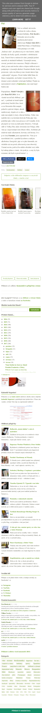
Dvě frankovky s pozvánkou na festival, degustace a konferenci (18, 610)
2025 (5, 322)
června (8, 362)
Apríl (33, 692)
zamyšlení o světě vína (17, 666)
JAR (7, 692)
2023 (5, 327)
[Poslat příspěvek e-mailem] (15, 166)
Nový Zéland (17, 689)
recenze (27, 170)
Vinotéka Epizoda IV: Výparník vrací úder (24, 483)
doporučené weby (7, 669)
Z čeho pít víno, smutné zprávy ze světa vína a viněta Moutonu (18, 619)
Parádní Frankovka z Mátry (15, 367)
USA (3, 686)
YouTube (5, 588)
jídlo (13, 675)
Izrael (38, 692)
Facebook (5, 590)
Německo (19, 669)
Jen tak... (37, 661)
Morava (27, 669)
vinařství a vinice (7, 663)
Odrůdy (12, 692)
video (15, 686)
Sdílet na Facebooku (8, 159)
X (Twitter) (6, 593)
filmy (11, 681)
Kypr (3, 689)
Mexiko (10, 695)
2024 (5, 324)
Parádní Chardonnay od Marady (21, 457)
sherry (29, 675)
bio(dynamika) (11, 170)
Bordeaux (12, 672)
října (8, 351)
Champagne (21, 675)
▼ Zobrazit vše (5, 375)
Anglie (38, 683)
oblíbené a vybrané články (32, 298)
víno (3, 660)
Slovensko (20, 683)
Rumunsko (37, 689)
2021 (5, 333)
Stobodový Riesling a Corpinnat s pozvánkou (25, 470)
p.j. (2, 631)
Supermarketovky (34, 681)
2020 (5, 335)
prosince (9, 346)
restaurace (37, 675)
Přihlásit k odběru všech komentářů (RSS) (15, 651)
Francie (4, 666)
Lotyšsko (4, 695)
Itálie (3, 672)
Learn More (17, 19)
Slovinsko (27, 683)
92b (29, 692)
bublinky (19, 170)
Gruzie (24, 689)
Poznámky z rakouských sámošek (21, 499)
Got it (28, 19)
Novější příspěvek (8, 278)
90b (25, 692)
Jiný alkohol (6, 675)
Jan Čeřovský (11, 166)
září (7, 354)
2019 (5, 338)
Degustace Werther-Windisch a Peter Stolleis (25, 444)
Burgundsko (36, 669)
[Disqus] (21, 245)
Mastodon (5, 595)
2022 (5, 330)
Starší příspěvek (34, 278)
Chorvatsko (22, 686)
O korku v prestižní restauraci (9, 646)
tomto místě (16, 396)
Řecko (29, 686)
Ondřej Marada (6, 622)
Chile (33, 683)
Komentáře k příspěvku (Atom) (28, 285)
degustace (29, 661)
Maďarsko (19, 678)
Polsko (30, 689)
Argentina (9, 689)
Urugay (22, 695)
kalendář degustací (7, 399)
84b (17, 692)
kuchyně (4, 683)
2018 (5, 341)
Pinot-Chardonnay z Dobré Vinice (21, 542)
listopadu (9, 349)
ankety (29, 672)
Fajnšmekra (21, 83)
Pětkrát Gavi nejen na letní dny (16, 370)
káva (3, 692)
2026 (5, 319)
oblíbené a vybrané (34, 666)
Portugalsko (37, 686)
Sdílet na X (21, 159)
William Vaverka (6, 613)
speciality (12, 683)
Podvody (37, 678)
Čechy (28, 678)
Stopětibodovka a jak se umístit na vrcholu (24, 558)
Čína (27, 695)
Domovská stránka (22, 278)
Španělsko (36, 663)
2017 (5, 343)
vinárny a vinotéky (21, 681)
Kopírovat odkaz (8, 162)
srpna (8, 357)
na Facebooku (25, 300)
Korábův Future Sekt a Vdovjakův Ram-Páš (20, 22)
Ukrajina (16, 695)
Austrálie (9, 686)
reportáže (20, 672)
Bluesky (30, 159)
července (9, 359)
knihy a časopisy (7, 678)
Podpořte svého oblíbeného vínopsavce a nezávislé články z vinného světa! (21, 176)
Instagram (6, 585)
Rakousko (37, 672)
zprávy (28, 663)
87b (21, 692)
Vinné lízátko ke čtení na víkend (16, 365)
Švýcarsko (32, 695)
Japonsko (5, 681)
